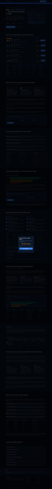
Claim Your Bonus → (26, 248)
